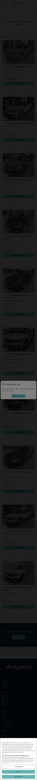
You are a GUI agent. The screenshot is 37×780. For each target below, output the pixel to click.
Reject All (18, 771)
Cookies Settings (18, 766)
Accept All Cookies (18, 776)
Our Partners (5, 763)
